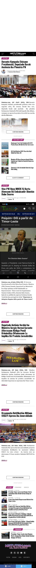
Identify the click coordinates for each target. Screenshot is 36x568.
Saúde (20, 557)
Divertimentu (26, 557)
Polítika (8, 557)
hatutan (10, 199)
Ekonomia (14, 557)
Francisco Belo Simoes (14, 72)
